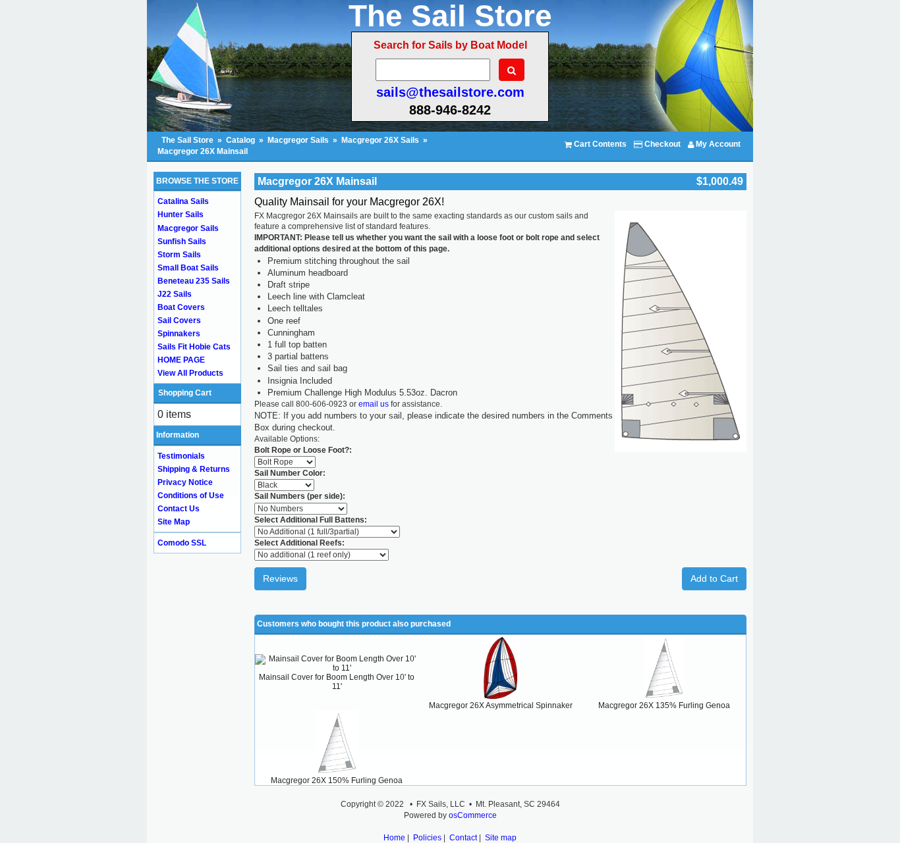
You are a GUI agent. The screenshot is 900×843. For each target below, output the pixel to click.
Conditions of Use (190, 495)
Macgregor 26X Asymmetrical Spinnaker (501, 705)
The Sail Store (188, 140)
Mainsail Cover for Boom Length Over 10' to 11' (336, 682)
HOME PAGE (181, 360)
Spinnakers (178, 333)
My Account (717, 144)
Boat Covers (181, 307)
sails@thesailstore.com (450, 92)
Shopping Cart (184, 392)
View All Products (190, 373)
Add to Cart (714, 578)
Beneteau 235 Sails (193, 281)
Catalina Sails (183, 201)
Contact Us (178, 508)
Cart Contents (599, 144)
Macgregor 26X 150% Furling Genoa (337, 780)
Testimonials (181, 456)
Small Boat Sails (188, 267)
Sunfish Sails (181, 241)
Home (394, 837)
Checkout (661, 144)
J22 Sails (174, 294)
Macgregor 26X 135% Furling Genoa (664, 705)
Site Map (173, 521)
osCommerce (473, 815)
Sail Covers (179, 320)
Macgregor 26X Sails (380, 140)
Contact (463, 837)
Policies (427, 837)
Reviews (280, 578)
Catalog (240, 140)
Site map (501, 837)
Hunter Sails (180, 214)
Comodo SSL (181, 543)
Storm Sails (179, 254)
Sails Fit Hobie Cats (194, 346)
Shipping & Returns (193, 469)
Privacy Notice (185, 482)
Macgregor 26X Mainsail (202, 151)
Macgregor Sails (298, 140)
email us (373, 404)
